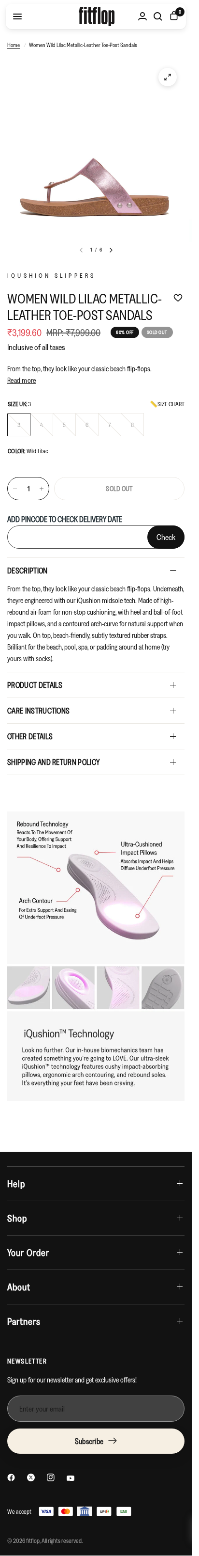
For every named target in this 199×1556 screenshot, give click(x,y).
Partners (24, 1321)
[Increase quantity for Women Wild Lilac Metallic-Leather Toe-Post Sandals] (41, 488)
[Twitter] (31, 1477)
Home (13, 44)
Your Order (28, 1252)
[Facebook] (11, 1477)
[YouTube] (70, 1478)
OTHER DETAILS (30, 736)
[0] (172, 16)
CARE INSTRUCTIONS (38, 710)
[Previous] (81, 250)
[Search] (158, 16)
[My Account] (142, 16)
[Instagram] (51, 1477)
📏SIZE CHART (167, 404)
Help (16, 1184)
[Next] (111, 250)
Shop (17, 1218)
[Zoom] (167, 77)
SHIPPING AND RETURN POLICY (53, 762)
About (18, 1287)
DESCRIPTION (27, 570)
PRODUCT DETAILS (35, 685)
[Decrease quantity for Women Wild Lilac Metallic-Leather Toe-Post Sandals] (15, 488)
